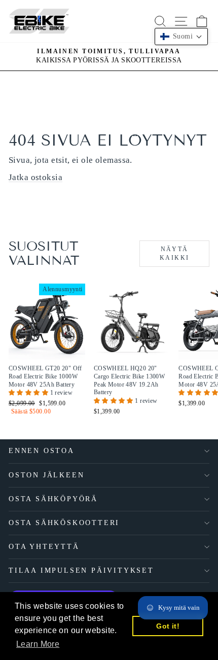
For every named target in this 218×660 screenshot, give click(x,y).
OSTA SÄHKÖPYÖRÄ (53, 499)
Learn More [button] (37, 644)
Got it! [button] (167, 626)
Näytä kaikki (174, 253)
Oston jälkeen (46, 475)
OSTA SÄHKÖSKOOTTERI (64, 523)
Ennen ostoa (42, 451)
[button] (29, 392)
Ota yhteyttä (44, 546)
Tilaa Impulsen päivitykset (81, 570)
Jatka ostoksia (35, 177)
